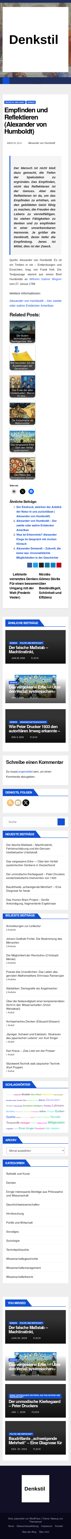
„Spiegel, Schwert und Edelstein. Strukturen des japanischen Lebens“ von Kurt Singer (33, 1036)
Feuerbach (40, 1128)
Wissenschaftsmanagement (23, 1268)
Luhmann (58, 1105)
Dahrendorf (52, 1100)
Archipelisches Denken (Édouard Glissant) (33, 1021)
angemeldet (25, 771)
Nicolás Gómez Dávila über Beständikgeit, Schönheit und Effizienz (50, 586)
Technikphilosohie (17, 1250)
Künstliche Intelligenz (33, 1105)
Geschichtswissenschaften (23, 1204)
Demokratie (18, 1106)
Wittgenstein (56, 1122)
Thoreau (48, 1105)
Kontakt (59, 1526)
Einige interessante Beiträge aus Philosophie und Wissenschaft (34, 1193)
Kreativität (17, 1094)
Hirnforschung (15, 1213)
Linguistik (9, 1128)
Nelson (18, 1117)
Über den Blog (29, 1531)
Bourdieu (10, 1111)
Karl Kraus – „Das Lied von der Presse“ (30, 1051)
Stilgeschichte (42, 1123)
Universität (35, 1111)
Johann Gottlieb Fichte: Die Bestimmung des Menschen (34, 940)
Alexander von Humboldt (41, 143)
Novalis (55, 1116)
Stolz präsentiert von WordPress (24, 1518)
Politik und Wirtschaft (31, 643)
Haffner (42, 1111)
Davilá (16, 1128)
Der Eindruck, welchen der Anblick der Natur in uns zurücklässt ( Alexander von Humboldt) (39, 511)
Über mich (44, 1531)
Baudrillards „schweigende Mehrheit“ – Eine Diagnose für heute (33, 889)
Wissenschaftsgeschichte (33, 722)
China (33, 1122)
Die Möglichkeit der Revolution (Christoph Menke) (32, 957)
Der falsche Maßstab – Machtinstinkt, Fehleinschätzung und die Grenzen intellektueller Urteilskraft (29, 848)
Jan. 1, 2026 (18, 1411)
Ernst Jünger (26, 1128)
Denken (31, 102)
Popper (46, 1117)
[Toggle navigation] (37, 80)
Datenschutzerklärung (27, 1526)
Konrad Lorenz (11, 1100)
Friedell (38, 1117)
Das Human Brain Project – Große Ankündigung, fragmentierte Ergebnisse (31, 901)
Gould (32, 1117)
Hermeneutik (58, 1094)
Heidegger (25, 1122)
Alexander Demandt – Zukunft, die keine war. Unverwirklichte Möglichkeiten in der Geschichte (38, 552)
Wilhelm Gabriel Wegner (45, 279)
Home (11, 1526)
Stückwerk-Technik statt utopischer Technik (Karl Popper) (33, 1065)
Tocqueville (13, 1122)
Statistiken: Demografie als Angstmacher (31, 988)
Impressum (46, 1526)
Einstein (26, 1094)
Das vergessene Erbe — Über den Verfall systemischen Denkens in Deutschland (35, 691)
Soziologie (13, 1241)
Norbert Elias (22, 1100)
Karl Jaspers (52, 1128)
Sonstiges (12, 1232)
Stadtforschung (32, 1100)
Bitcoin (42, 1100)
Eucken (59, 1111)
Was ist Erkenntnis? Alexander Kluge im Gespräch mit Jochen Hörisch (36, 539)
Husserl (9, 1105)
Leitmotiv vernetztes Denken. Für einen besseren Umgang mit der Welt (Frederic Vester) (24, 586)
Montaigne (19, 1111)
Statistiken (25, 1117)
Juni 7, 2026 (18, 1374)
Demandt (27, 1111)
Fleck (35, 657)
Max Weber (36, 1094)
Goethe (11, 1117)
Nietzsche (47, 1094)
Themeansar (35, 1521)
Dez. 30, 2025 (19, 1448)
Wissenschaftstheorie (19, 1277)
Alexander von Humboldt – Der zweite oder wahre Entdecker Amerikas (36, 525)
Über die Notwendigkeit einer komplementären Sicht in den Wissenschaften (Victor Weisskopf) (35, 1005)
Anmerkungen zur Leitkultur (23, 926)
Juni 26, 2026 (19, 1337)
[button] (66, 81)
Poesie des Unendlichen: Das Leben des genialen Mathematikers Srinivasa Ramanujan (35, 973)
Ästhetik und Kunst (14, 102)
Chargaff (51, 1111)
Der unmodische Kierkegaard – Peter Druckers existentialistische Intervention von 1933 (35, 876)
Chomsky (9, 1094)
